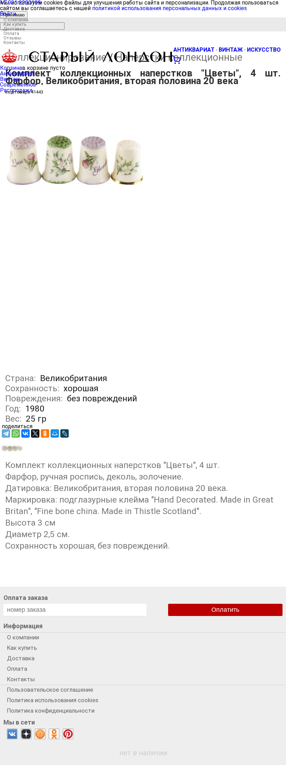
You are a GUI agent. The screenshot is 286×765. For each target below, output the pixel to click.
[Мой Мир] (55, 433)
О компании (15, 19)
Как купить (15, 24)
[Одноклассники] (45, 433)
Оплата (11, 33)
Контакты (14, 42)
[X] (35, 433)
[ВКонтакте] (25, 433)
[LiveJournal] (64, 433)
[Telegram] (6, 433)
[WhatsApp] (16, 433)
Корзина (11, 68)
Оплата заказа (25, 597)
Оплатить (225, 609)
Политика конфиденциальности (51, 710)
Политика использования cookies (52, 700)
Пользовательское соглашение (50, 689)
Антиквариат (17, 73)
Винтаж (10, 79)
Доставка (14, 28)
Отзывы (12, 37)
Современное (18, 84)
